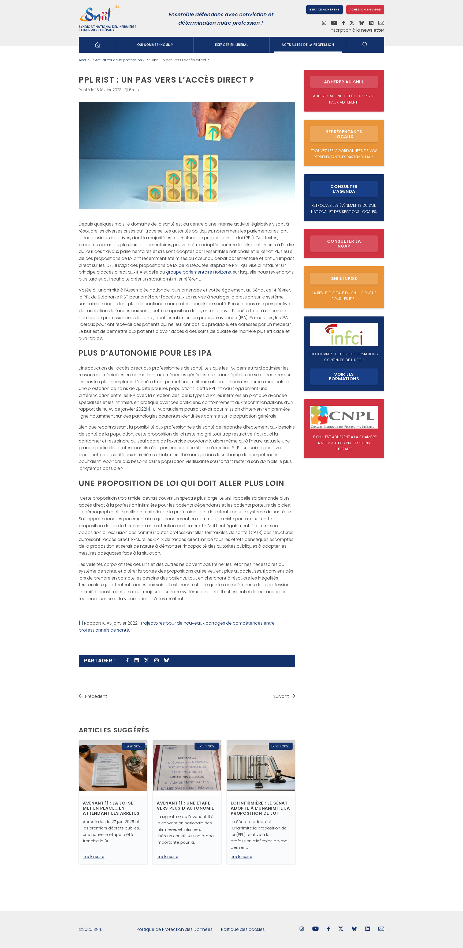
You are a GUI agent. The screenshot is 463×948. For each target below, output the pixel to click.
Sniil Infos (344, 278)
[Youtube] (334, 23)
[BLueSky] (354, 929)
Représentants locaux (344, 134)
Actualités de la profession (308, 44)
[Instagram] (324, 23)
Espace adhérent (324, 9)
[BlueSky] (361, 23)
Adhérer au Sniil (344, 82)
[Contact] (381, 23)
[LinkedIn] (371, 23)
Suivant (281, 696)
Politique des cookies (243, 929)
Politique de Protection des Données (174, 929)
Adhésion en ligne (365, 9)
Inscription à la (357, 30)
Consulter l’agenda (343, 188)
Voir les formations (344, 376)
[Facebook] (343, 23)
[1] (148, 409)
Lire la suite (93, 856)
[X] (352, 23)
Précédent (96, 696)
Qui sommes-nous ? (155, 44)
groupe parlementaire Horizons (198, 272)
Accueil (85, 59)
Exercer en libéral (231, 44)
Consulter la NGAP (344, 243)
